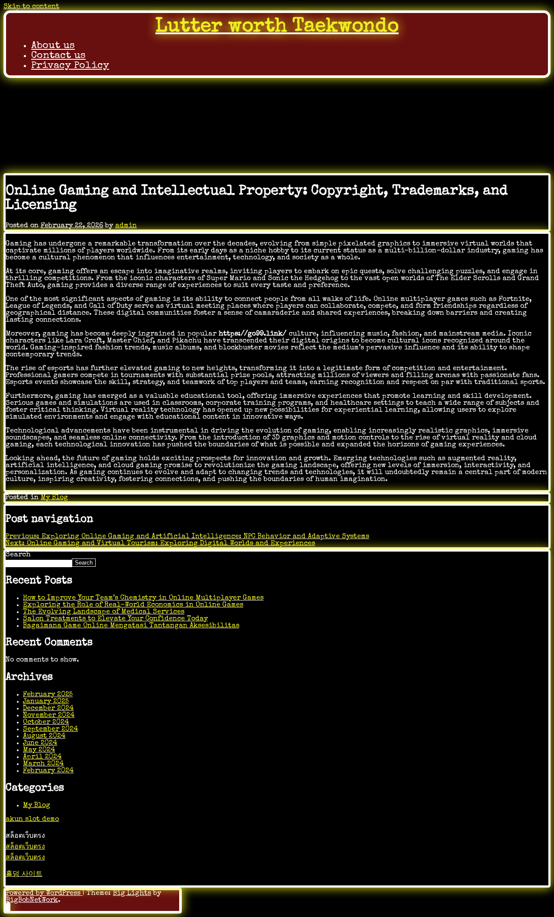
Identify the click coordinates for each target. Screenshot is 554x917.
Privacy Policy (70, 66)
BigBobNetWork (32, 900)
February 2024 (48, 771)
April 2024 (42, 757)
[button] (8, 907)
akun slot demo (32, 819)
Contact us (58, 56)
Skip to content (31, 6)
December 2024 (48, 708)
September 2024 (50, 729)
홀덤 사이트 (24, 874)
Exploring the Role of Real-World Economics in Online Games (133, 605)
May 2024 (39, 750)
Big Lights (132, 893)
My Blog (54, 497)
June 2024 (40, 743)
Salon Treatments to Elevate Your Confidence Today (115, 619)
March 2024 (43, 764)
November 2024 (48, 715)
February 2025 (48, 694)
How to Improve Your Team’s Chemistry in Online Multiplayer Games (143, 598)
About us (53, 46)
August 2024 (44, 736)
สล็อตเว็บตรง (25, 847)
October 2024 (46, 722)
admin (126, 226)
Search (18, 555)
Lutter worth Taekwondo (277, 27)
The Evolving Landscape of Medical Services (103, 612)
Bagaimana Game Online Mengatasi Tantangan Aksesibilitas (131, 626)
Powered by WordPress (44, 893)
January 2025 (46, 701)
